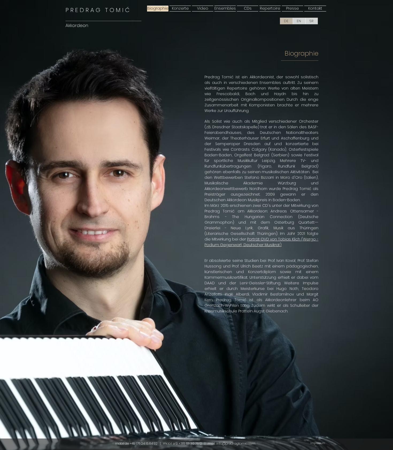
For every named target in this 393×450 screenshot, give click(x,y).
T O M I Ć (97, 10)
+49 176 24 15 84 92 (143, 443)
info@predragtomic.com (235, 443)
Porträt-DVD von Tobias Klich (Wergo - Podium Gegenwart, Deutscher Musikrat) (261, 241)
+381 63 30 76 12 (191, 443)
